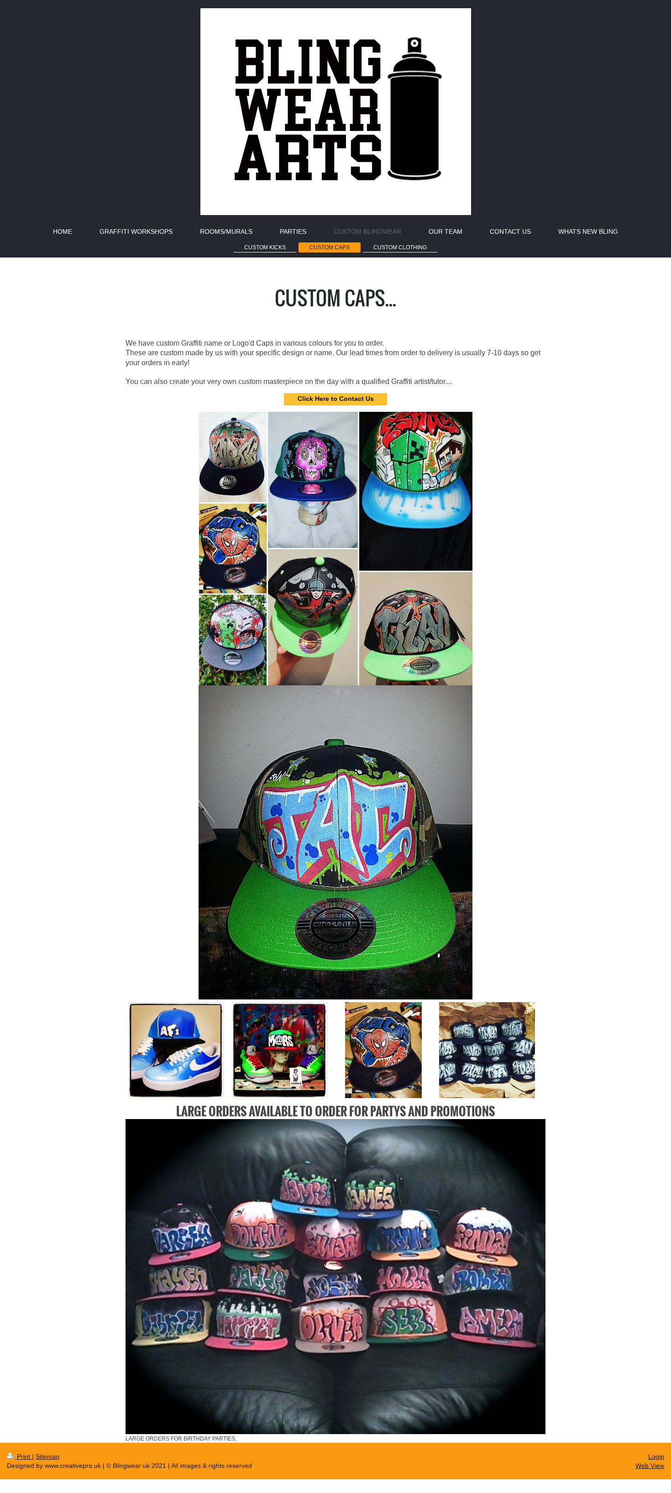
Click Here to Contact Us (336, 398)
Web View (649, 1465)
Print (23, 1456)
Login (656, 1456)
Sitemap (47, 1456)
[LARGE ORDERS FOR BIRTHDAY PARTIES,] (335, 1276)
